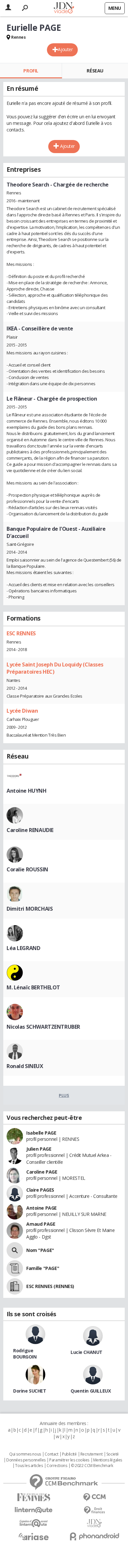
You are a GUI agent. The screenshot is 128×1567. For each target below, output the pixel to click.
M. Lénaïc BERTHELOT (33, 987)
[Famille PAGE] (15, 1268)
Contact (51, 1454)
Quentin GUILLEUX (91, 1391)
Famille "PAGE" (42, 1268)
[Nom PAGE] (15, 1250)
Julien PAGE (38, 1149)
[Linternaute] (33, 1510)
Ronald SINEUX (25, 1066)
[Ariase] (33, 1536)
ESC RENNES (21, 633)
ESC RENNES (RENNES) (50, 1286)
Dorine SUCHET (29, 1391)
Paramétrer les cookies (69, 1460)
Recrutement (91, 1454)
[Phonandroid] (94, 1536)
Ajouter (65, 49)
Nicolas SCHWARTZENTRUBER (43, 1026)
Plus (64, 1095)
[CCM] (94, 1497)
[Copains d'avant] (33, 1523)
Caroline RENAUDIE (30, 830)
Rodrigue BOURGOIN (25, 1353)
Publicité (69, 1454)
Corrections (57, 1465)
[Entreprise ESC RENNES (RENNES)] (15, 1286)
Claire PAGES (40, 1190)
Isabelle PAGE (41, 1133)
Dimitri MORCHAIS (30, 908)
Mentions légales (107, 1460)
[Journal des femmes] (33, 1497)
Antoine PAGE (41, 1208)
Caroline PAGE (41, 1172)
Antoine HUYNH (27, 790)
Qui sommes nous (25, 1454)
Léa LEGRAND (23, 948)
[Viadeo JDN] (94, 1523)
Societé (112, 1454)
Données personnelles (26, 1460)
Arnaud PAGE (40, 1224)
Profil (30, 71)
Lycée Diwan (22, 710)
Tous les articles (29, 1465)
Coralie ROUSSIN (27, 869)
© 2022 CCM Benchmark (92, 1465)
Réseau (95, 71)
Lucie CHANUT (86, 1352)
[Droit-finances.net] (94, 1510)
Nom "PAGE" (40, 1250)
